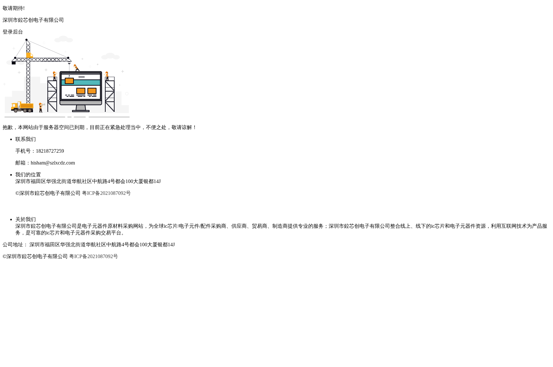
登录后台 (13, 31)
